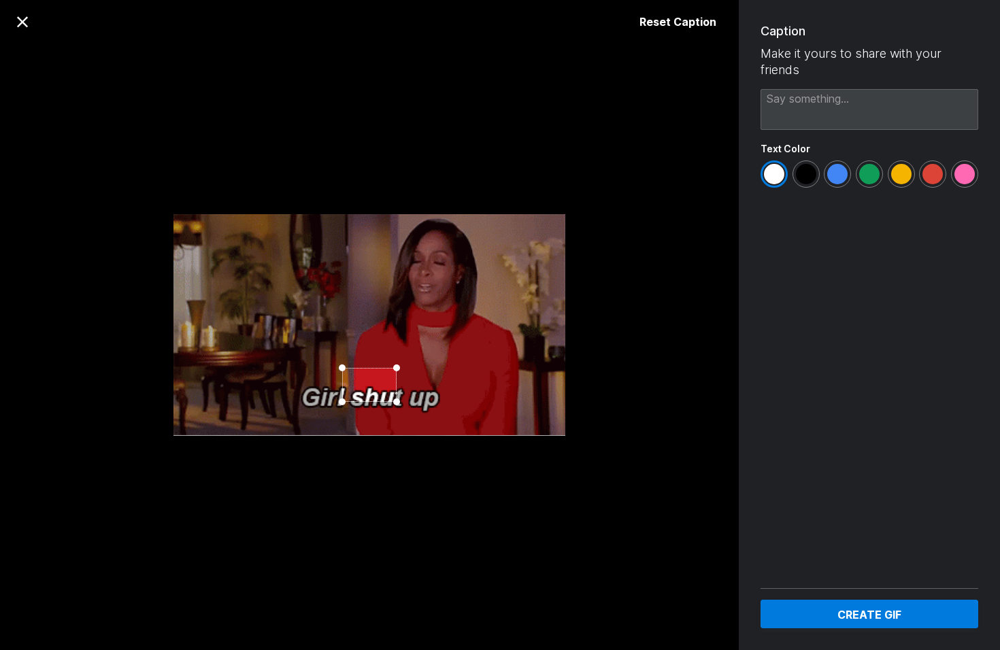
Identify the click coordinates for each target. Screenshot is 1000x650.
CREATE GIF (869, 614)
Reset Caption (677, 22)
